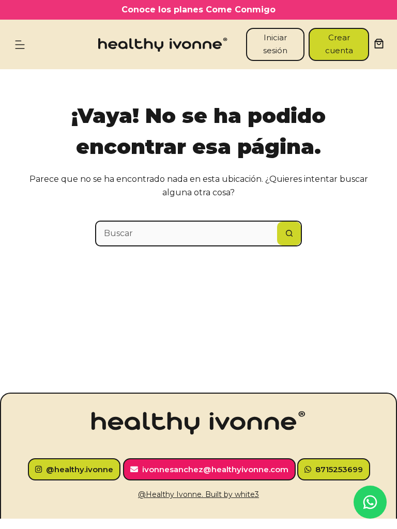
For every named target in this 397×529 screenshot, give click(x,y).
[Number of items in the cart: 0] (379, 43)
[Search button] (289, 233)
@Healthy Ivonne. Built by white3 (198, 494)
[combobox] (186, 233)
